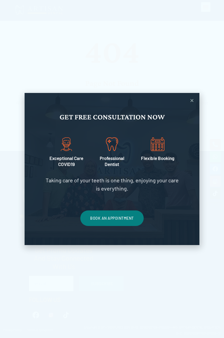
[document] (112, 169)
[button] (192, 100)
